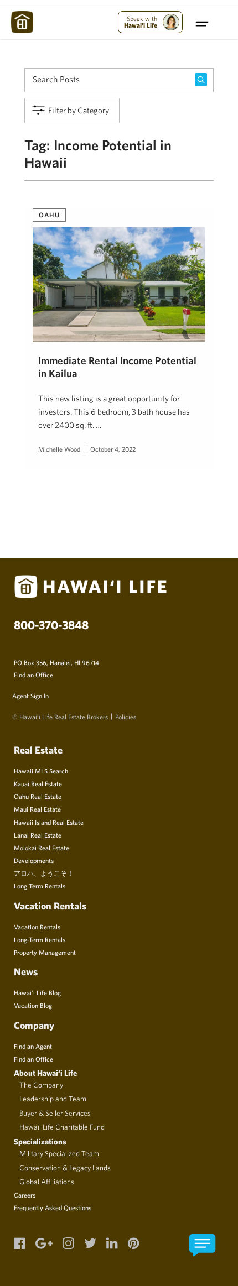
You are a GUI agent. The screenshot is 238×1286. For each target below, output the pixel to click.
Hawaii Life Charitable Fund (62, 1126)
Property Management (45, 952)
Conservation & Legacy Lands (65, 1167)
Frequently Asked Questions (52, 1207)
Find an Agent (33, 1046)
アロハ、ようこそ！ (44, 873)
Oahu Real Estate (37, 796)
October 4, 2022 (113, 449)
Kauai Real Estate (38, 783)
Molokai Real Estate (41, 847)
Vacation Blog (33, 1005)
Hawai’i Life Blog (37, 992)
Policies (125, 716)
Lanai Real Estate (37, 835)
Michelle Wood (59, 449)
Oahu (49, 214)
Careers (24, 1195)
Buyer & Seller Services (55, 1113)
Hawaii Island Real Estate (49, 822)
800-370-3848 (51, 624)
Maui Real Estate (37, 809)
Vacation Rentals (37, 926)
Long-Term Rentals (39, 939)
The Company (41, 1084)
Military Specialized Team (59, 1153)
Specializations (40, 1141)
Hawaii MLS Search (41, 771)
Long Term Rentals (39, 886)
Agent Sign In (30, 695)
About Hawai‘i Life (45, 1073)
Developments (34, 860)
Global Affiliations (46, 1181)
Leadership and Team (52, 1098)
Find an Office (33, 674)
